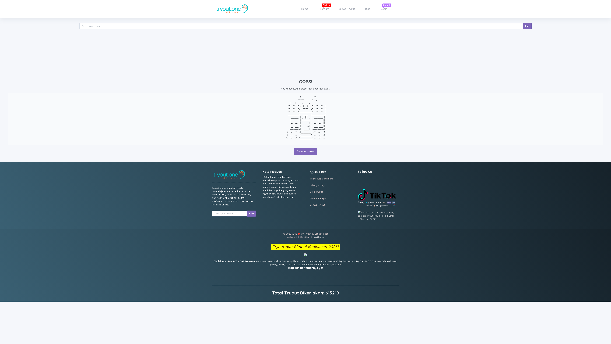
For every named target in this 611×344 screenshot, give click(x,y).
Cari (527, 26)
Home (304, 8)
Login (384, 8)
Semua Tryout (347, 8)
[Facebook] (362, 182)
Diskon (326, 5)
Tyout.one (335, 264)
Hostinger (318, 237)
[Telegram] (383, 182)
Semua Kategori (318, 198)
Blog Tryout (316, 191)
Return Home (305, 151)
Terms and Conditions (321, 178)
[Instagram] (376, 182)
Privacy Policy (317, 185)
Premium (324, 8)
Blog (367, 8)
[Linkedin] (369, 182)
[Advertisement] (305, 53)
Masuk (387, 5)
